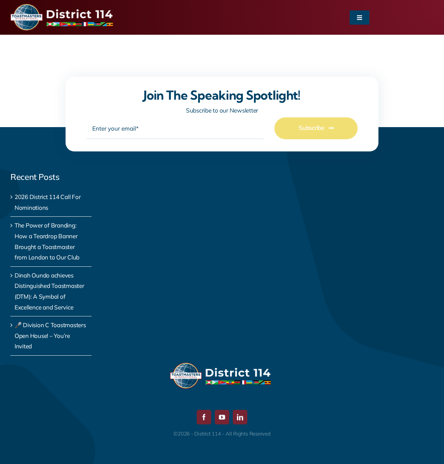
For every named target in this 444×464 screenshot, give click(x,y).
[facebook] (204, 417)
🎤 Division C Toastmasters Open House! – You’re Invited (50, 335)
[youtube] (222, 417)
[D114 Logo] (63, 6)
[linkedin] (240, 417)
